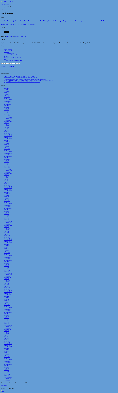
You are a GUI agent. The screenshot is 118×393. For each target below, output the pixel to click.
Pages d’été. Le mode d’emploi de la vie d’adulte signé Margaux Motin (22, 82)
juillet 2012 (7, 332)
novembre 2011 (8, 344)
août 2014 (6, 296)
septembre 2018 (8, 225)
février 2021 (7, 183)
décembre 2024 (8, 117)
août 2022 (6, 157)
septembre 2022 (8, 156)
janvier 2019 (7, 219)
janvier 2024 (7, 133)
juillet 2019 (7, 211)
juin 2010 (6, 368)
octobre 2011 (7, 345)
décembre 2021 (8, 169)
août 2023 (6, 140)
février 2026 (7, 97)
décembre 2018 (8, 221)
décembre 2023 (8, 134)
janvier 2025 (7, 115)
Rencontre (6, 59)
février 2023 (7, 149)
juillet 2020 (7, 193)
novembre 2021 (8, 170)
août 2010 (6, 365)
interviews (6, 52)
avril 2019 (6, 215)
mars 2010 (6, 373)
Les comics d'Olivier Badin (11, 55)
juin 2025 (6, 108)
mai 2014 (6, 300)
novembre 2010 (8, 361)
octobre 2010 (7, 362)
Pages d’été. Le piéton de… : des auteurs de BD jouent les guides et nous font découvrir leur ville (28, 80)
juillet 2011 (6, 349)
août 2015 (6, 279)
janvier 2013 (7, 323)
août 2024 (6, 123)
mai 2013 (6, 318)
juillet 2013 (7, 315)
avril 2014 (6, 302)
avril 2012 (6, 336)
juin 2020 (6, 195)
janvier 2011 (7, 358)
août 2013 (6, 313)
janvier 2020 (7, 202)
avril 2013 (6, 319)
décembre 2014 (8, 290)
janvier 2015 (7, 289)
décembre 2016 (8, 256)
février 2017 (7, 253)
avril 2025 (6, 111)
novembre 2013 (8, 309)
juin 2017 (6, 247)
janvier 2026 (7, 98)
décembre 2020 (8, 186)
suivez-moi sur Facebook (7, 66)
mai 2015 (6, 283)
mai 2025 (6, 110)
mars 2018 (6, 234)
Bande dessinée (8, 49)
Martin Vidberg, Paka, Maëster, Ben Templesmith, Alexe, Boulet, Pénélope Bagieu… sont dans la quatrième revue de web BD (52, 21)
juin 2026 (6, 91)
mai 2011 (6, 352)
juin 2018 (6, 230)
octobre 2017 (7, 241)
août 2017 (6, 244)
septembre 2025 (8, 104)
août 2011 (6, 348)
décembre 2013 (8, 308)
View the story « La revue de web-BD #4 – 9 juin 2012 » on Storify (18, 24)
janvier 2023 (7, 150)
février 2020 (7, 201)
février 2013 (7, 322)
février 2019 (7, 218)
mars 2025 (6, 113)
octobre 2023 (7, 137)
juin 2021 (6, 178)
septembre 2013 (8, 312)
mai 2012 (6, 335)
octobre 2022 (7, 154)
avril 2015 (6, 284)
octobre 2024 (7, 120)
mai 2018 (6, 231)
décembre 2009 (8, 377)
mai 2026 (6, 92)
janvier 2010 (7, 375)
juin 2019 (6, 212)
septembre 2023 (8, 139)
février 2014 (7, 305)
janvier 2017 (7, 254)
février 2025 (7, 114)
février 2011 (7, 357)
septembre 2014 (8, 295)
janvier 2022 (7, 167)
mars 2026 (6, 95)
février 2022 (7, 166)
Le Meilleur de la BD (6, 4)
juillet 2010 (7, 367)
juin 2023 (6, 143)
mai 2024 (6, 127)
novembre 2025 (8, 101)
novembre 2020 (8, 188)
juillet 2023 (7, 141)
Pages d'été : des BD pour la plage (12, 57)
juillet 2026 (7, 89)
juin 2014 (6, 299)
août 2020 (6, 192)
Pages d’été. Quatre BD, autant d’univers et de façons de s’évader (20, 77)
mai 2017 (6, 248)
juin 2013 (6, 316)
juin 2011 (6, 351)
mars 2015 (6, 286)
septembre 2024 (8, 121)
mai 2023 (6, 144)
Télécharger (4, 385)
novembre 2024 (8, 118)
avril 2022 (6, 163)
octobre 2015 (7, 276)
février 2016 (7, 270)
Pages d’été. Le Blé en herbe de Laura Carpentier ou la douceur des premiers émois (25, 79)
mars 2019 (6, 217)
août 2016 (6, 261)
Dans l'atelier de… (8, 50)
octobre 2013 (7, 310)
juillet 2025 (7, 107)
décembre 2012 (8, 325)
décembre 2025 (8, 100)
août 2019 (6, 209)
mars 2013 (6, 321)
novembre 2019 (8, 205)
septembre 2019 (8, 208)
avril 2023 (6, 146)
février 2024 (7, 131)
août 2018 (6, 227)
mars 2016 (6, 269)
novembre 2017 (8, 240)
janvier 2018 (7, 237)
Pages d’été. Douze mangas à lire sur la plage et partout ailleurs (20, 76)
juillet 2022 (7, 159)
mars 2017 (6, 251)
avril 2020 (6, 198)
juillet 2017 (7, 245)
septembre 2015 (8, 277)
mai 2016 (6, 266)
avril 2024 (6, 128)
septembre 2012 (8, 329)
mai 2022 (6, 162)
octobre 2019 (7, 206)
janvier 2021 (7, 185)
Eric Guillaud (9, 36)
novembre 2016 (8, 257)
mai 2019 (6, 214)
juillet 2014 (7, 297)
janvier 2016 (7, 271)
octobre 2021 (7, 172)
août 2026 (6, 88)
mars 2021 (6, 182)
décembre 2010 (8, 360)
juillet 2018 (7, 228)
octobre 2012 (7, 328)
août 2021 (6, 175)
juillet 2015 (7, 280)
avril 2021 (6, 180)
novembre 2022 (8, 153)
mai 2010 (6, 370)
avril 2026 (6, 94)
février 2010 (7, 374)
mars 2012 (6, 338)
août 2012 (6, 331)
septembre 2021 (8, 173)
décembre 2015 (8, 273)
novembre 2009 (8, 378)
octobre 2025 (7, 102)
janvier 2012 (7, 341)
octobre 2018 (7, 224)
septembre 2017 (8, 243)
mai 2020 (6, 196)
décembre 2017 (8, 238)
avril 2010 (6, 371)
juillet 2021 (7, 176)
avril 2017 (6, 250)
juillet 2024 (7, 124)
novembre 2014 (8, 292)
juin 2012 (6, 334)
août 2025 (6, 105)
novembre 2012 (8, 326)
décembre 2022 (8, 152)
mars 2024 (6, 130)
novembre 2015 (8, 274)
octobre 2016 (7, 258)
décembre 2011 (8, 342)
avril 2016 (6, 267)
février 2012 (7, 339)
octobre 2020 (7, 189)
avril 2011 (6, 354)
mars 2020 (6, 199)
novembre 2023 (8, 136)
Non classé (6, 56)
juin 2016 (6, 264)
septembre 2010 (8, 364)
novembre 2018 (8, 222)
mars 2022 (6, 165)
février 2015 (7, 287)
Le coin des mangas (9, 53)
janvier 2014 (7, 306)
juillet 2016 (7, 263)
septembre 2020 (8, 191)
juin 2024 (6, 126)
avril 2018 (6, 232)
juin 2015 (6, 282)
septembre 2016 (8, 260)
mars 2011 (6, 355)
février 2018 (7, 235)
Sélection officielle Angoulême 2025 (13, 60)
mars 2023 (6, 147)
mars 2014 (6, 303)
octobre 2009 (7, 380)
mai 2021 (6, 179)
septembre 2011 (8, 347)
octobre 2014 (7, 293)
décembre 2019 (8, 204)
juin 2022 (6, 160)
